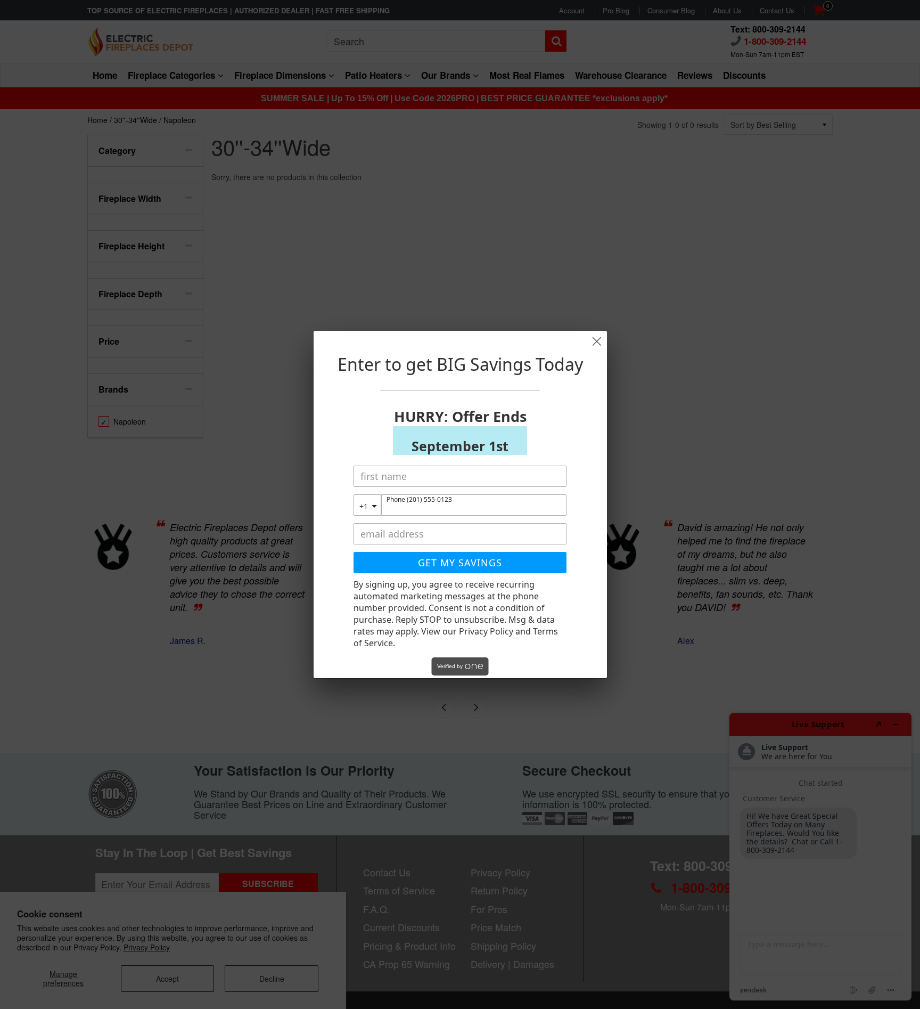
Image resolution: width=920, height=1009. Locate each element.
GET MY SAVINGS (460, 562)
